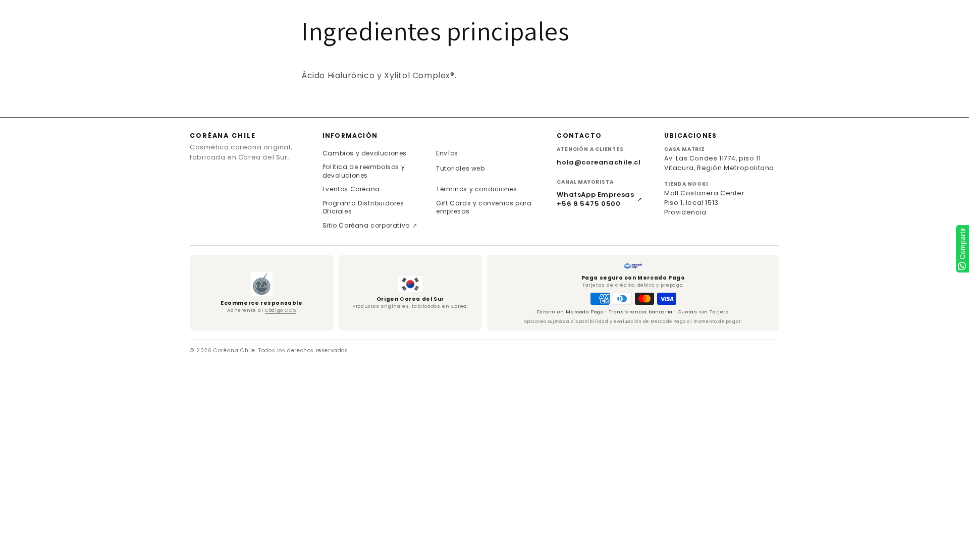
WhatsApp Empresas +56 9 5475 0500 (599, 199)
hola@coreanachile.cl (598, 162)
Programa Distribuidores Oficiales (363, 207)
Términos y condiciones (476, 189)
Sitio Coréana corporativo (369, 225)
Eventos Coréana (351, 189)
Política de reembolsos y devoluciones (363, 171)
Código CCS (280, 310)
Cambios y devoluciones (364, 153)
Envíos (447, 153)
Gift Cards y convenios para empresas (483, 207)
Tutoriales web (460, 168)
